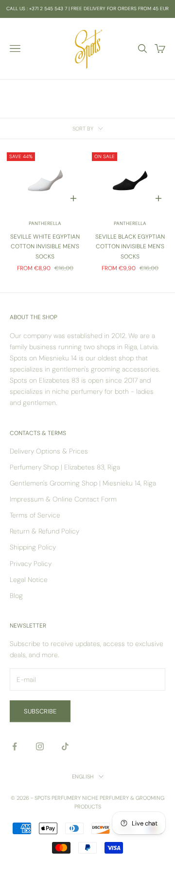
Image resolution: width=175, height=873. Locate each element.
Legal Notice (29, 579)
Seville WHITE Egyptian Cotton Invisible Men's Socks (45, 246)
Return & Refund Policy (44, 531)
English (83, 776)
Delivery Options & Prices (49, 451)
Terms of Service (35, 515)
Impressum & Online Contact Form (63, 499)
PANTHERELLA (45, 223)
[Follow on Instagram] (40, 746)
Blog (16, 595)
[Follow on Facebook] (14, 746)
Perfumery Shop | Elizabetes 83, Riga (65, 467)
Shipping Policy (33, 547)
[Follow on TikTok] (65, 746)
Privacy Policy (31, 563)
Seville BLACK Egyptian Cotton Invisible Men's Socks (130, 246)
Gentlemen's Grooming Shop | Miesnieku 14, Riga (83, 483)
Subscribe (40, 711)
